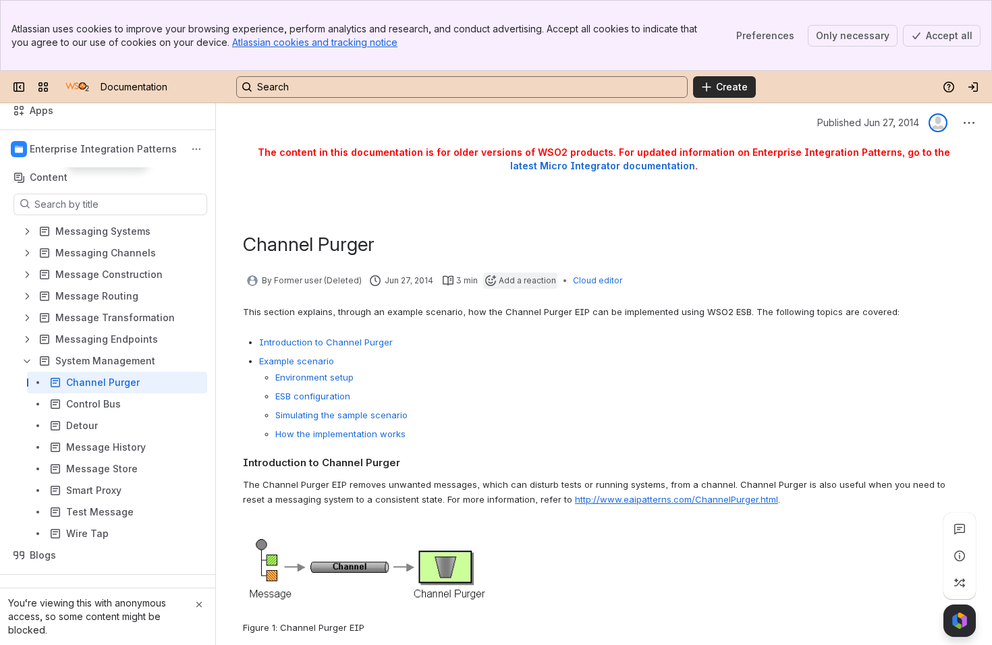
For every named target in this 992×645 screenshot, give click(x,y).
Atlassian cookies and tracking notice (314, 42)
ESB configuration (312, 396)
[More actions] (196, 149)
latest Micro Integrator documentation (602, 165)
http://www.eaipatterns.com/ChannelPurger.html (676, 499)
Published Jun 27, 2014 (868, 122)
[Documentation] (77, 87)
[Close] (199, 604)
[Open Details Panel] (959, 556)
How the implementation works (340, 433)
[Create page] (959, 583)
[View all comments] (959, 529)
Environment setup (314, 377)
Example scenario (296, 361)
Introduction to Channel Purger (326, 342)
